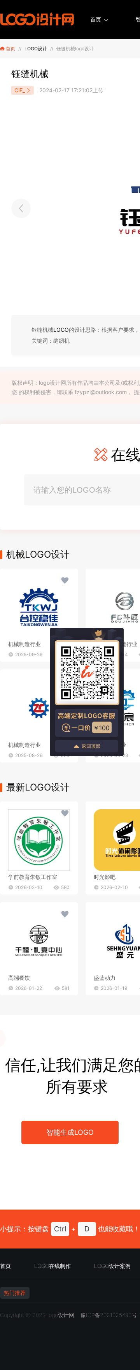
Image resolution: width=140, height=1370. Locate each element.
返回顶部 (91, 746)
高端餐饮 (19, 977)
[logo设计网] (37, 19)
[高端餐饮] (39, 941)
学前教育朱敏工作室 (32, 876)
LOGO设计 (35, 48)
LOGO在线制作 (52, 1266)
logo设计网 (60, 1315)
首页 (95, 19)
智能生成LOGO (70, 1132)
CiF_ (19, 90)
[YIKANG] (21, 208)
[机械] (39, 607)
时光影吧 (105, 876)
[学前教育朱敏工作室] (39, 840)
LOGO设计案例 (112, 1266)
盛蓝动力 (105, 977)
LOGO (61, 329)
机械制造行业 (24, 644)
